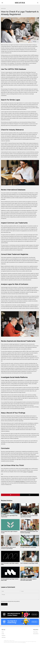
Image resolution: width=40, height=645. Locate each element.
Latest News (4, 637)
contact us (24, 642)
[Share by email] (29, 495)
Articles (3, 633)
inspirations (30, 471)
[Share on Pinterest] (10, 495)
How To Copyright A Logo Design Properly (29, 563)
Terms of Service (35, 633)
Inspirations (3, 635)
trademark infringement (20, 481)
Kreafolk (26, 468)
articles (24, 471)
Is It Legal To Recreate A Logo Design (28, 547)
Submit (4, 604)
